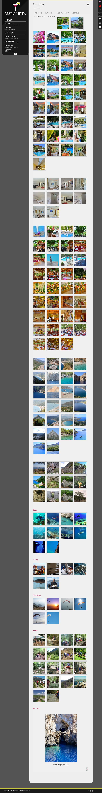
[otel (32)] (66, 114)
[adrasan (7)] (66, 384)
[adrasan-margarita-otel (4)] (80, 128)
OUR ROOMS (49, 13)
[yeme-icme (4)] (66, 266)
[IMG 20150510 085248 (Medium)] (66, 128)
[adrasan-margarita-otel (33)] (39, 322)
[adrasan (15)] (53, 412)
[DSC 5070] (39, 218)
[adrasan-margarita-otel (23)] (66, 142)
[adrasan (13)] (80, 398)
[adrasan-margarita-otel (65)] (39, 350)
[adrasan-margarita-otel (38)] (66, 156)
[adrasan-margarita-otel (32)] (80, 308)
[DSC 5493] (39, 57)
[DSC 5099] (39, 190)
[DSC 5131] (80, 237)
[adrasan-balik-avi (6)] (53, 589)
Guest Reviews (12, 41)
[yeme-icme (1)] (80, 251)
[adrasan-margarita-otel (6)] (39, 142)
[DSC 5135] (39, 251)
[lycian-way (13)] (39, 688)
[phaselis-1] (53, 488)
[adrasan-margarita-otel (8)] (39, 553)
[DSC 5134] (66, 251)
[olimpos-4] (39, 502)
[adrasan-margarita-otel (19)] (80, 294)
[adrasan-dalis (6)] (53, 539)
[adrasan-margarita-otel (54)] (80, 539)
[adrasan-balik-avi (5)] (39, 589)
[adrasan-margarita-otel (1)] (39, 128)
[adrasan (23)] (53, 440)
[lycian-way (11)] (66, 674)
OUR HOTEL (38, 13)
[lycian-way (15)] (66, 688)
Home (34, 8)
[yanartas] (80, 488)
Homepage (8, 20)
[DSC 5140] (66, 85)
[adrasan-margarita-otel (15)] (80, 280)
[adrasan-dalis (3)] (66, 525)
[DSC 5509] (53, 99)
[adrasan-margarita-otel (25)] (39, 156)
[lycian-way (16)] (80, 688)
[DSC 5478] (53, 57)
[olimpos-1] (80, 474)
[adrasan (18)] (39, 426)
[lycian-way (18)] (53, 702)
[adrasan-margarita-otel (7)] (66, 440)
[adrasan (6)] (53, 384)
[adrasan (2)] (53, 370)
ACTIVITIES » (10, 33)
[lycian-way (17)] (39, 702)
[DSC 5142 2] (80, 85)
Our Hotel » (12, 24)
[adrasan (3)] (66, 370)
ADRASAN (75, 13)
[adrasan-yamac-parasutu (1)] (39, 610)
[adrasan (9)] (80, 384)
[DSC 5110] (53, 204)
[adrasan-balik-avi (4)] (80, 575)
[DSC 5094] (80, 190)
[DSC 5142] (63, 29)
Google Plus (100, 14)
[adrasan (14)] (39, 412)
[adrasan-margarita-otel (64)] (80, 336)
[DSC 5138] (39, 71)
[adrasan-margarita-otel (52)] (66, 539)
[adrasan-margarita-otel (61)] (39, 454)
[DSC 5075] (53, 190)
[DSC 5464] (53, 85)
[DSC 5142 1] (66, 99)
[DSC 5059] (66, 237)
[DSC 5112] (80, 204)
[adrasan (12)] (66, 398)
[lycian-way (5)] (39, 660)
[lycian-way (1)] (39, 646)
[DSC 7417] (80, 156)
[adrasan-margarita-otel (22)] (53, 142)
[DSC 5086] (39, 204)
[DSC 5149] (53, 237)
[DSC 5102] (66, 204)
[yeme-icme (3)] (53, 266)
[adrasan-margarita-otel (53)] (53, 553)
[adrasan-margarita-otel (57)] (66, 336)
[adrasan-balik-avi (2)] (53, 575)
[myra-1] (53, 474)
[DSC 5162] (80, 71)
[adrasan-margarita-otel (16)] (39, 294)
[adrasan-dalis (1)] (39, 525)
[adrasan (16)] (66, 412)
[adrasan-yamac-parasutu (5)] (39, 624)
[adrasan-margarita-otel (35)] (66, 322)
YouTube (100, 23)
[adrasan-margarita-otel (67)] (66, 350)
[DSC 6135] (53, 114)
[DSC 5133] (53, 251)
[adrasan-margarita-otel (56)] (53, 336)
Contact (10, 50)
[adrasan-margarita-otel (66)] (53, 350)
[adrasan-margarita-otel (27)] (53, 156)
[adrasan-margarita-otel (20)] (39, 308)
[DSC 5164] (80, 57)
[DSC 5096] (53, 218)
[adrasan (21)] (80, 426)
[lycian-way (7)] (66, 660)
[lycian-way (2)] (53, 646)
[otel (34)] (80, 114)
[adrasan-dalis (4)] (80, 525)
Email (100, 27)
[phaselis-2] (66, 488)
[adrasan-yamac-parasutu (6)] (53, 624)
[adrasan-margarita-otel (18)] (66, 294)
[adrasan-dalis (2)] (53, 525)
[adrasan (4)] (80, 370)
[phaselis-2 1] (66, 502)
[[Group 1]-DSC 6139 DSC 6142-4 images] (80, 99)
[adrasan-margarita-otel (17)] (53, 294)
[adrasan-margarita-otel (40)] (61, 737)
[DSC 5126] (80, 43)
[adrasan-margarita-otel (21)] (53, 308)
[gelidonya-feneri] (39, 474)
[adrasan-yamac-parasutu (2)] (53, 610)
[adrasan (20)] (66, 426)
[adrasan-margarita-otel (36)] (80, 322)
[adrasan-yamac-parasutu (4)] (80, 610)
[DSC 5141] (53, 71)
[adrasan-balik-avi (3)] (66, 575)
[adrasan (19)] (53, 426)
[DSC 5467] (66, 71)
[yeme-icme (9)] (80, 266)
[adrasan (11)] (53, 398)
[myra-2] (66, 474)
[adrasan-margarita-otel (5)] (39, 280)
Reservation (11, 46)
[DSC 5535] (39, 99)
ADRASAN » (10, 28)
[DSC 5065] (66, 43)
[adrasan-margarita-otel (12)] (53, 280)
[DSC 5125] (66, 57)
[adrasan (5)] (39, 384)
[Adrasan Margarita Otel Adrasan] (15, 15)
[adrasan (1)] (39, 370)
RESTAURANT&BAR (63, 13)
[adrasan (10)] (39, 398)
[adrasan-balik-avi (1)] (39, 575)
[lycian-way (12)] (80, 674)
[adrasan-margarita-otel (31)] (66, 308)
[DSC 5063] (39, 43)
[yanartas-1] (80, 502)
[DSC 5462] (53, 43)
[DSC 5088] (66, 190)
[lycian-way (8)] (80, 660)
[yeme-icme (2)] (39, 266)
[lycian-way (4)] (80, 646)
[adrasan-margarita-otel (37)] (39, 336)
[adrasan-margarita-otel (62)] (53, 454)
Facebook (100, 10)
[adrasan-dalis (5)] (39, 539)
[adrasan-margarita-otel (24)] (80, 142)
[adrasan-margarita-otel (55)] (80, 440)
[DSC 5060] (39, 237)
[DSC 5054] (77, 29)
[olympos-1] (53, 502)
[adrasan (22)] (39, 440)
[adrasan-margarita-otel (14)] (66, 280)
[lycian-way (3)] (66, 646)
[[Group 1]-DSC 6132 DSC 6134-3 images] (39, 114)
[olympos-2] (39, 488)
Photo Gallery (11, 37)
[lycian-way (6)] (53, 660)
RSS (100, 19)
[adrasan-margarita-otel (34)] (53, 322)
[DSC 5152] (39, 85)
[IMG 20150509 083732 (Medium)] (53, 128)
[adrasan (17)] (80, 412)
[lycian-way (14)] (53, 688)
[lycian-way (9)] (39, 674)
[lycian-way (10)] (53, 674)
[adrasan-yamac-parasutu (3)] (66, 610)
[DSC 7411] (39, 170)
